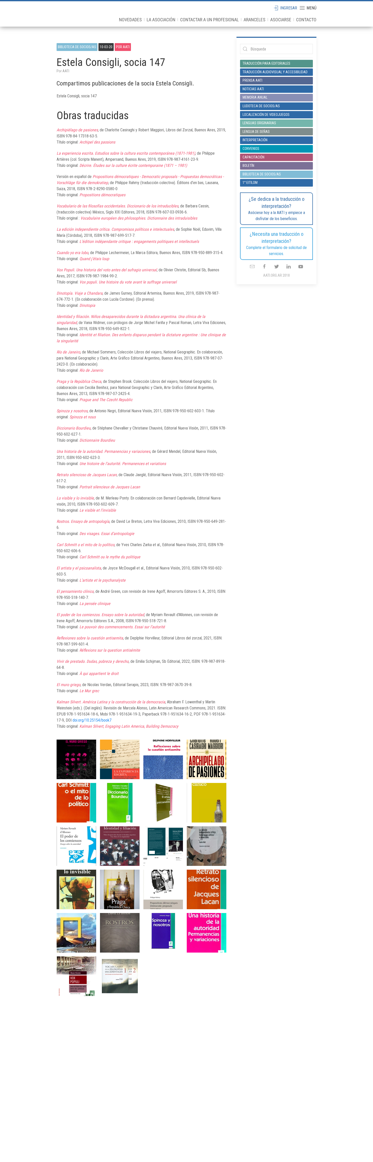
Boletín (248, 166)
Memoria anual (255, 97)
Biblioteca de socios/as (77, 47)
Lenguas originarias (259, 123)
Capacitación (253, 157)
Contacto (306, 19)
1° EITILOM (250, 183)
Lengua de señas (256, 132)
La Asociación (161, 19)
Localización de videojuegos (266, 115)
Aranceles (254, 19)
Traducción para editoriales (266, 63)
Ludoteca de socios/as (261, 106)
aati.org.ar (74, 14)
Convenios (251, 149)
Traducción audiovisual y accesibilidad (275, 72)
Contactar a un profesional (209, 19)
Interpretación (255, 140)
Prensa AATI (252, 80)
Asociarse (280, 19)
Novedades (130, 19)
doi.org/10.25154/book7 (92, 720)
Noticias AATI (253, 89)
